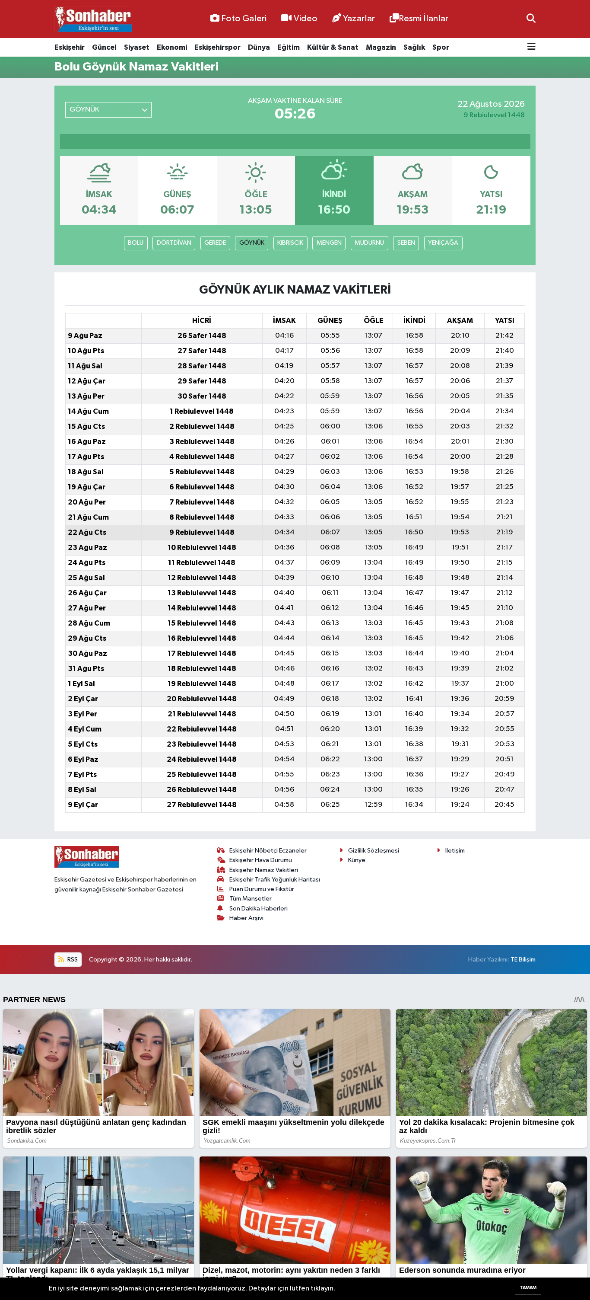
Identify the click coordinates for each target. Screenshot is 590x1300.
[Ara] (531, 18)
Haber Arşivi (246, 918)
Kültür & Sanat (332, 47)
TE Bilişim (523, 959)
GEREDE (215, 243)
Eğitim (288, 47)
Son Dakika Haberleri (258, 908)
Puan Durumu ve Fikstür (261, 889)
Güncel (104, 47)
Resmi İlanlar (423, 18)
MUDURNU (369, 243)
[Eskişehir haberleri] (93, 19)
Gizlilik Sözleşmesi (373, 850)
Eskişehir (69, 47)
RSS (72, 959)
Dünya (259, 47)
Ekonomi (172, 47)
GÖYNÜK (251, 243)
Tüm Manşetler (250, 898)
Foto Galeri (243, 18)
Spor (440, 47)
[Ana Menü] (531, 47)
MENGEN (329, 243)
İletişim (455, 850)
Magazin (381, 47)
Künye (356, 860)
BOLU (135, 243)
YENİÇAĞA (443, 243)
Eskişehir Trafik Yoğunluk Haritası (274, 879)
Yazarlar (359, 18)
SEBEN (406, 243)
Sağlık (414, 47)
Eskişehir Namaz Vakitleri (263, 870)
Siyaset (136, 47)
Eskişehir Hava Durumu (260, 860)
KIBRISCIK (290, 243)
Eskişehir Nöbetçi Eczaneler (268, 850)
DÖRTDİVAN (174, 243)
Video (305, 18)
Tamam (528, 1287)
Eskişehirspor (217, 47)
